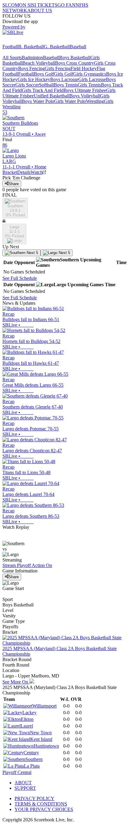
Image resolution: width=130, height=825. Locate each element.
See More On (15, 681)
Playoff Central (16, 772)
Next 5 (31, 252)
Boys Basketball (74, 57)
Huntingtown (46, 746)
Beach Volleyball (38, 63)
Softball (46, 84)
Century (31, 752)
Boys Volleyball (85, 95)
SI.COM (10, 5)
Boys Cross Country (74, 63)
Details (24, 172)
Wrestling (95, 101)
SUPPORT (25, 788)
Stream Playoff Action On (27, 565)
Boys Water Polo (38, 101)
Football (10, 46)
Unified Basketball (52, 95)
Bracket (9, 172)
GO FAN (66, 5)
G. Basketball (57, 46)
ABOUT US (39, 10)
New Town (41, 732)
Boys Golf (44, 73)
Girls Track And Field (42, 90)
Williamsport (44, 705)
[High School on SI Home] (25, 41)
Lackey (29, 712)
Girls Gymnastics (89, 73)
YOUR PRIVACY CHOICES (44, 809)
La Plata (32, 766)
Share (13, 184)
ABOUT (23, 782)
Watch (37, 172)
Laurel (27, 725)
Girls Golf (63, 73)
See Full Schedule (19, 278)
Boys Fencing (31, 68)
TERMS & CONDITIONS (41, 803)
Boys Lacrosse (64, 79)
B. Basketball (31, 46)
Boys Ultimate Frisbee (84, 90)
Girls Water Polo (70, 101)
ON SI (25, 5)
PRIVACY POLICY (34, 798)
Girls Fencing (58, 68)
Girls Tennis (89, 84)
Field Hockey (84, 68)
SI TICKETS (44, 5)
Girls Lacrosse (92, 79)
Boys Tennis (66, 84)
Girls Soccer (27, 84)
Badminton (32, 57)
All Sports (12, 57)
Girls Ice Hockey (34, 79)
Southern (34, 759)
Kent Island (41, 739)
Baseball (78, 46)
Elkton (27, 719)
